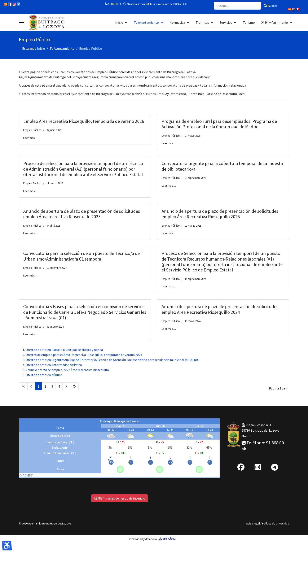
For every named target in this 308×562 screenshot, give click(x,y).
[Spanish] (289, 10)
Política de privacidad (275, 523)
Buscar (272, 6)
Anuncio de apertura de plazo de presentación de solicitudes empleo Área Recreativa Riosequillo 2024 (220, 309)
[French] (298, 10)
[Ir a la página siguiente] (66, 386)
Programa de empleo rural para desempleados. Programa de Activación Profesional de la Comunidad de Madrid (219, 124)
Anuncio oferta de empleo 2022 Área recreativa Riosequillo (67, 370)
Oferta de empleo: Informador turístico (54, 365)
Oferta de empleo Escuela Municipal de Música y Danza (64, 350)
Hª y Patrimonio (276, 22)
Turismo (249, 22)
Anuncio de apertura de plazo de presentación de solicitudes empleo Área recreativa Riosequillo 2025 (81, 213)
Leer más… (30, 138)
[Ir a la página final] (74, 386)
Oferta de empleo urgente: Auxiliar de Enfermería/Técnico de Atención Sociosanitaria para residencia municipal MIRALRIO (112, 360)
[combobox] (237, 6)
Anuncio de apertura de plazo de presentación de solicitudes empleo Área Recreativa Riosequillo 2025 (220, 213)
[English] (294, 10)
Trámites (202, 22)
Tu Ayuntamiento (146, 22)
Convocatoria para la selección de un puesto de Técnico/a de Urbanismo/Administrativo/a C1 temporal (81, 256)
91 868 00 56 (114, 3)
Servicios (226, 22)
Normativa (177, 22)
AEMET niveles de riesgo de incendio (119, 498)
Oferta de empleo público (44, 375)
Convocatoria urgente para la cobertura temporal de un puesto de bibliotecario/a (222, 166)
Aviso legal (253, 523)
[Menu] (21, 22)
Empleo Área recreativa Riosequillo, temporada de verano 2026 (83, 121)
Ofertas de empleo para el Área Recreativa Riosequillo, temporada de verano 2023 (84, 355)
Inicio (119, 22)
